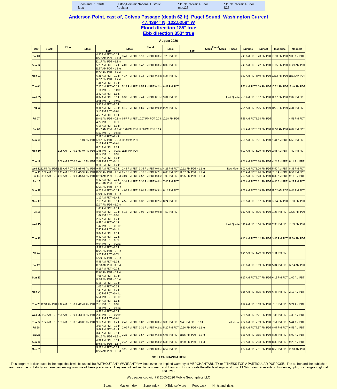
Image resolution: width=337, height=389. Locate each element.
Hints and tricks (223, 385)
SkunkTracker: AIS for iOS (239, 6)
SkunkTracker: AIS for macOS (193, 6)
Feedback (199, 385)
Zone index (151, 385)
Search (108, 385)
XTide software (175, 385)
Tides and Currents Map (91, 6)
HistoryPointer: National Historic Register (138, 6)
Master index (128, 385)
